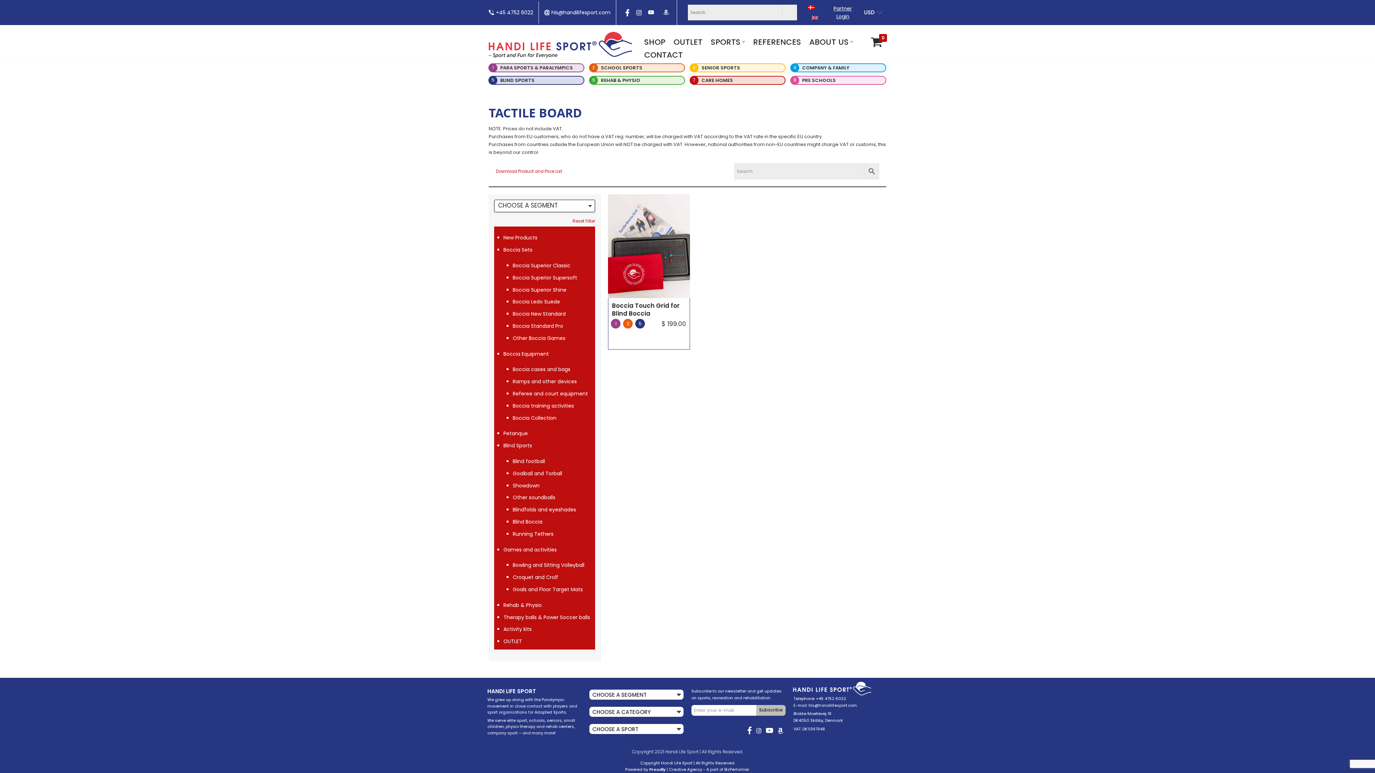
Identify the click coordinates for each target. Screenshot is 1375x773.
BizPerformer (736, 769)
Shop (654, 42)
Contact (663, 54)
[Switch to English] (815, 18)
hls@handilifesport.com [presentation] (581, 12)
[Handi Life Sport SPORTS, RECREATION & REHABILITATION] (560, 44)
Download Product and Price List (529, 171)
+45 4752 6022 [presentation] (514, 12)
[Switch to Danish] (811, 7)
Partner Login (843, 12)
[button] (743, 41)
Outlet (688, 42)
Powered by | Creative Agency (663, 769)
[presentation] (626, 15)
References (777, 42)
